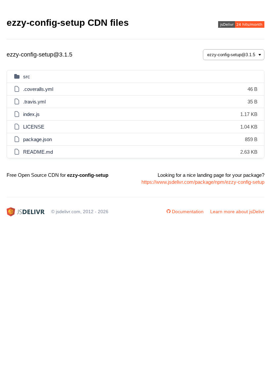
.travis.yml (34, 101)
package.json (37, 139)
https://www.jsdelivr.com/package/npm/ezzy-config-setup (202, 182)
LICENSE (33, 127)
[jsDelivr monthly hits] (241, 25)
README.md (38, 152)
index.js (31, 114)
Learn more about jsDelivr (237, 211)
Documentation (188, 211)
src (26, 76)
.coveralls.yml (38, 89)
